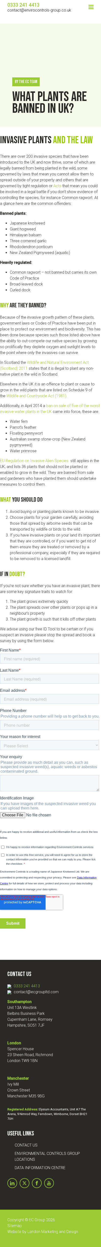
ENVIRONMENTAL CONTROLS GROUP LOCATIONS (47, 1156)
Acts (57, 186)
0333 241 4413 (27, 986)
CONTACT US (26, 1145)
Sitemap (14, 1225)
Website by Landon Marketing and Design (42, 1231)
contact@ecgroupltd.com (36, 992)
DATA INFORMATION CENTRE (40, 1167)
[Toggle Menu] (91, 7)
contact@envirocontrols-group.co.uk (39, 10)
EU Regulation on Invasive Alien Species (34, 460)
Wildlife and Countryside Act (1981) (36, 396)
